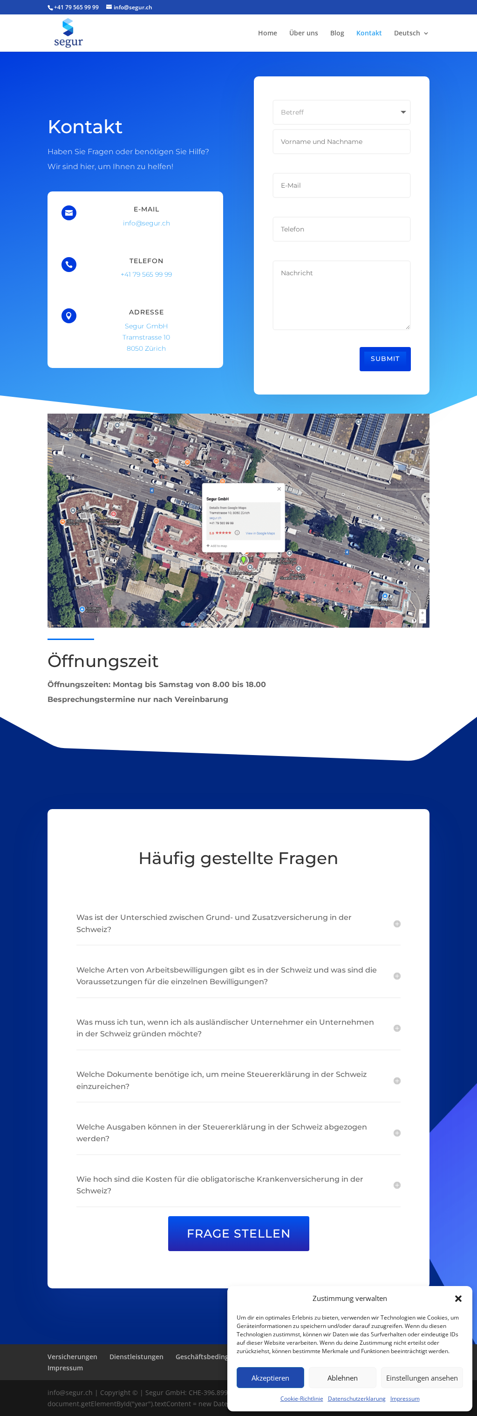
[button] (458, 1298)
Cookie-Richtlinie (301, 1398)
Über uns (303, 33)
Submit (385, 358)
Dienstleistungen (136, 1356)
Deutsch (407, 33)
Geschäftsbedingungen (212, 1356)
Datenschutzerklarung (357, 1398)
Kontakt (369, 33)
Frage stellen (239, 1233)
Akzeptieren (270, 1377)
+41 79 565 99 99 (76, 7)
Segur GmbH (146, 326)
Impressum (405, 1398)
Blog (337, 33)
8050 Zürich (146, 348)
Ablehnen (342, 1377)
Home (267, 33)
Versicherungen (72, 1356)
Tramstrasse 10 (146, 337)
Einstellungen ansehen (422, 1377)
